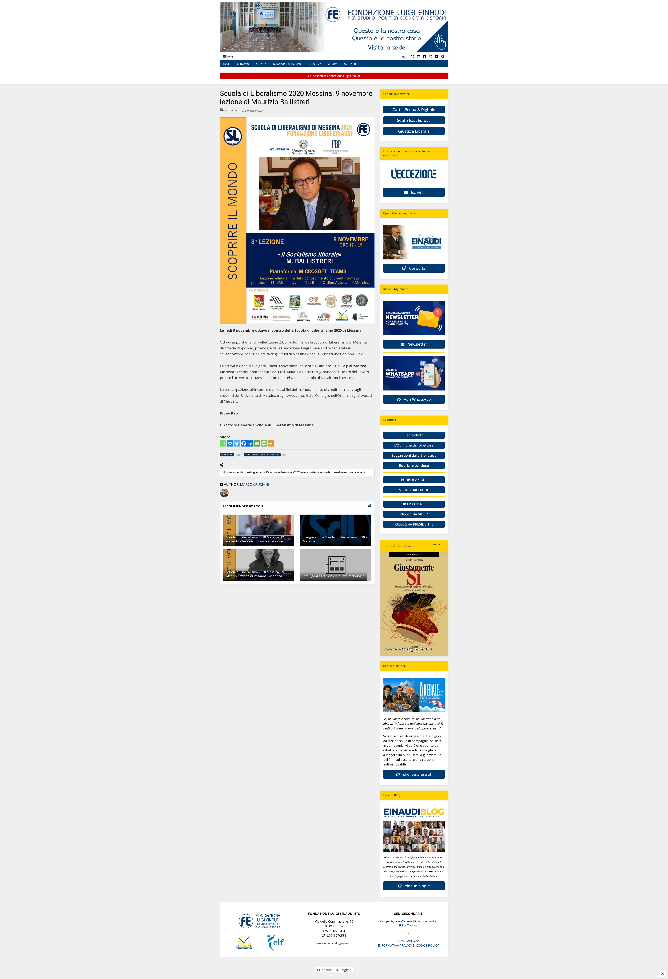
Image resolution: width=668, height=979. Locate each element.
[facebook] (424, 57)
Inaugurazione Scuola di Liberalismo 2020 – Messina (335, 539)
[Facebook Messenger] (230, 443)
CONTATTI (350, 63)
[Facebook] (244, 443)
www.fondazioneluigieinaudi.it (334, 943)
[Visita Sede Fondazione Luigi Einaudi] (334, 50)
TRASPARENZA (408, 941)
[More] (271, 443)
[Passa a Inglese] (403, 58)
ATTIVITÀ (261, 63)
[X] (412, 57)
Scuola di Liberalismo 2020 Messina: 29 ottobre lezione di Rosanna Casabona (255, 574)
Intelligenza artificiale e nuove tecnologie (333, 576)
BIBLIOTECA (314, 63)
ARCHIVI (332, 63)
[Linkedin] (250, 443)
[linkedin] (418, 57)
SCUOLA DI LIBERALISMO (287, 63)
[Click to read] (258, 530)
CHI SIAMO (243, 63)
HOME (226, 63)
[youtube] (437, 57)
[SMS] (264, 443)
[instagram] (430, 57)
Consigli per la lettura (399, 545)
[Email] (257, 443)
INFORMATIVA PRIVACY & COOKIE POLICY (408, 945)
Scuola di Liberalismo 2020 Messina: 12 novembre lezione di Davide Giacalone (255, 539)
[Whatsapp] (223, 443)
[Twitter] (237, 443)
